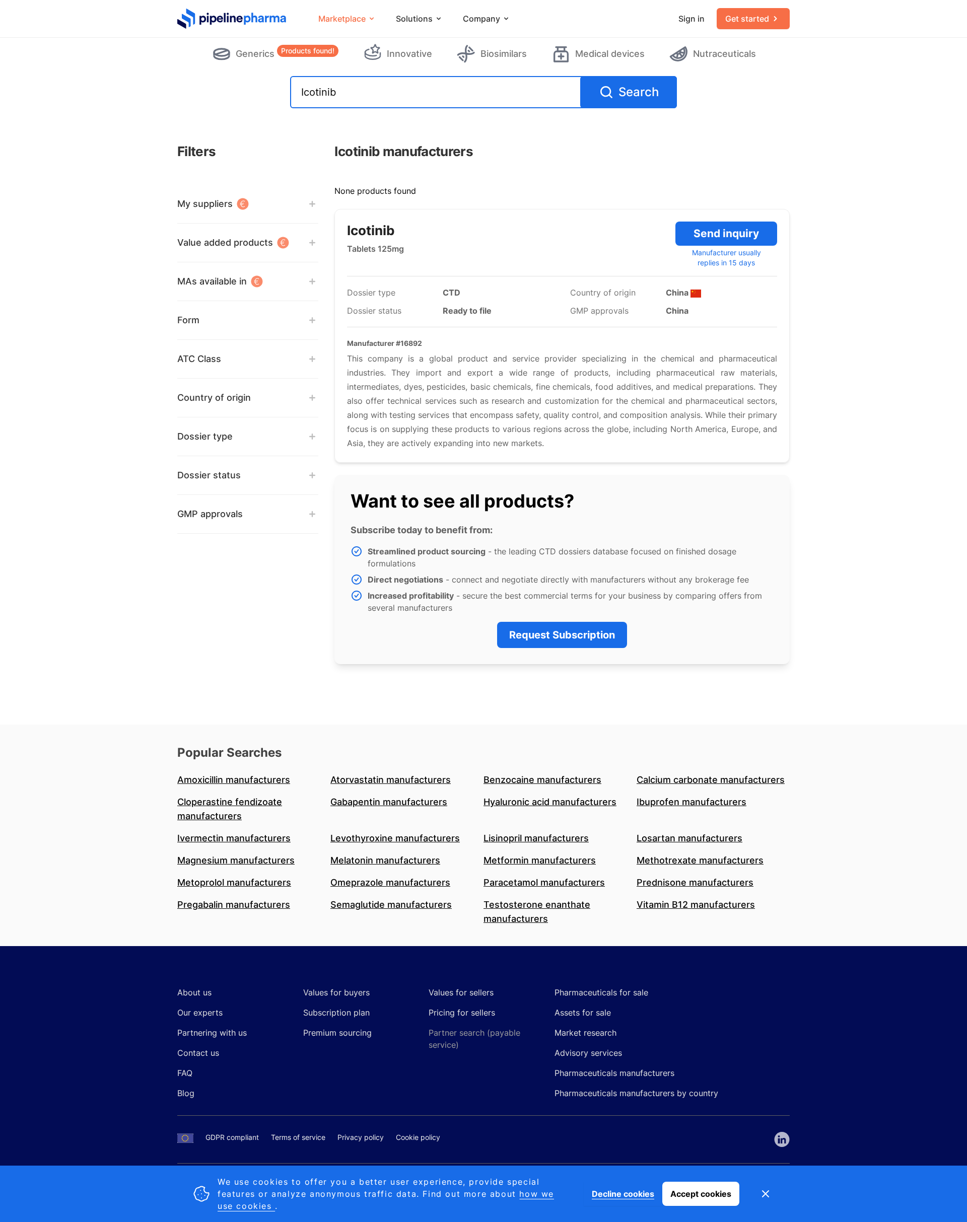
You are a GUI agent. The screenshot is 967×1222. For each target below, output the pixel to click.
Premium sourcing (337, 1033)
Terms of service (298, 1137)
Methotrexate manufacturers (700, 860)
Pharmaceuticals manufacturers (614, 1073)
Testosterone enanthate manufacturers (537, 911)
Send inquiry (726, 233)
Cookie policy (418, 1137)
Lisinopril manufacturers (536, 838)
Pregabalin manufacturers (233, 904)
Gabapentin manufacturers (388, 802)
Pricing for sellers (462, 1013)
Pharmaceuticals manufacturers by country (636, 1093)
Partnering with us (212, 1033)
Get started (747, 19)
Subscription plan (336, 1013)
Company (481, 19)
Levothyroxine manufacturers (395, 838)
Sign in (691, 19)
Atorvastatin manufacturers (390, 779)
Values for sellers (461, 992)
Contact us (198, 1053)
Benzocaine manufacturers (542, 779)
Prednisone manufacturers (695, 882)
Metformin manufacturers (540, 860)
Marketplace (342, 19)
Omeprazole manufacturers (390, 882)
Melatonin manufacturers (385, 860)
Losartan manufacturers (689, 838)
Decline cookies (623, 1194)
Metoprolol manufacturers (234, 882)
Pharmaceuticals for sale (601, 992)
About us (194, 992)
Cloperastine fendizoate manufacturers (229, 809)
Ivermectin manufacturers (234, 838)
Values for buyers (336, 992)
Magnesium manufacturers (236, 860)
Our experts (200, 1013)
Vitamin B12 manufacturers (696, 904)
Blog (185, 1093)
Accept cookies (700, 1194)
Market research (585, 1033)
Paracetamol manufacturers (544, 882)
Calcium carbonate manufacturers (711, 779)
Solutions (414, 19)
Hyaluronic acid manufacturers (550, 802)
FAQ (184, 1073)
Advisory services (588, 1053)
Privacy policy (360, 1137)
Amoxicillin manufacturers (233, 779)
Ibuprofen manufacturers (691, 802)
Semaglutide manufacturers (391, 904)
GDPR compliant (232, 1137)
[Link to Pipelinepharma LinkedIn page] (782, 1139)
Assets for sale (583, 1013)
